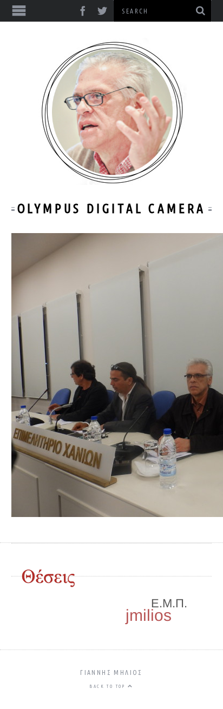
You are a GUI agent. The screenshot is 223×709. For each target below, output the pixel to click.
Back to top (108, 686)
